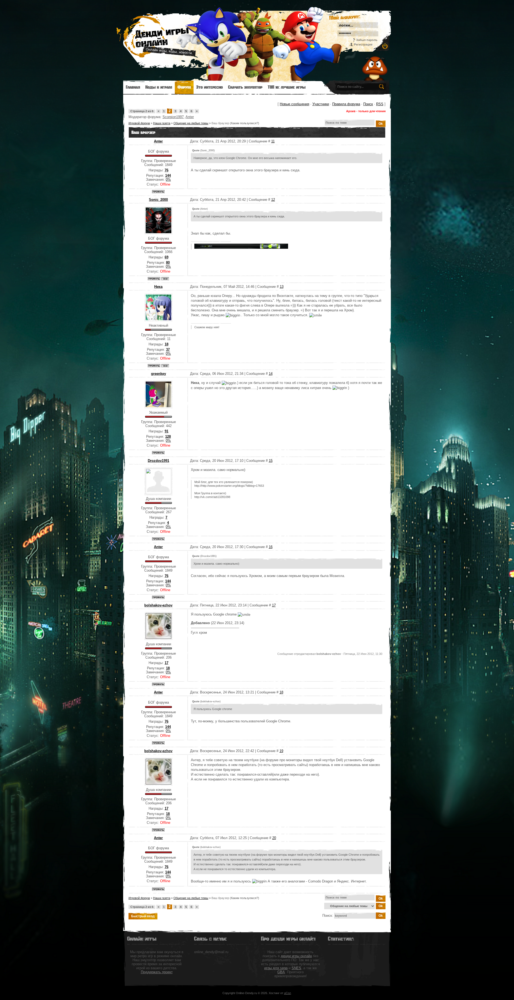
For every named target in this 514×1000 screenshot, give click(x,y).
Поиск (368, 104)
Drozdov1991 (158, 461)
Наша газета (161, 123)
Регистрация (363, 44)
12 (273, 200)
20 (274, 838)
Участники (320, 104)
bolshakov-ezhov (158, 605)
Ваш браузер (220, 123)
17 (274, 605)
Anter (190, 117)
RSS (379, 104)
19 (281, 751)
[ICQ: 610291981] (165, 278)
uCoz (287, 993)
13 (282, 287)
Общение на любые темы (190, 123)
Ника (158, 287)
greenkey (158, 374)
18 (281, 692)
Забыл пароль (366, 39)
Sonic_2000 (158, 200)
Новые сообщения (294, 104)
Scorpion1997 (173, 117)
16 (271, 547)
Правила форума (346, 104)
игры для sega (276, 968)
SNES (296, 968)
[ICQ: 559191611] (165, 365)
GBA (281, 972)
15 (271, 461)
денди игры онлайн (296, 956)
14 (271, 374)
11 (273, 141)
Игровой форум (139, 123)
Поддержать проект (157, 972)
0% (168, 180)
